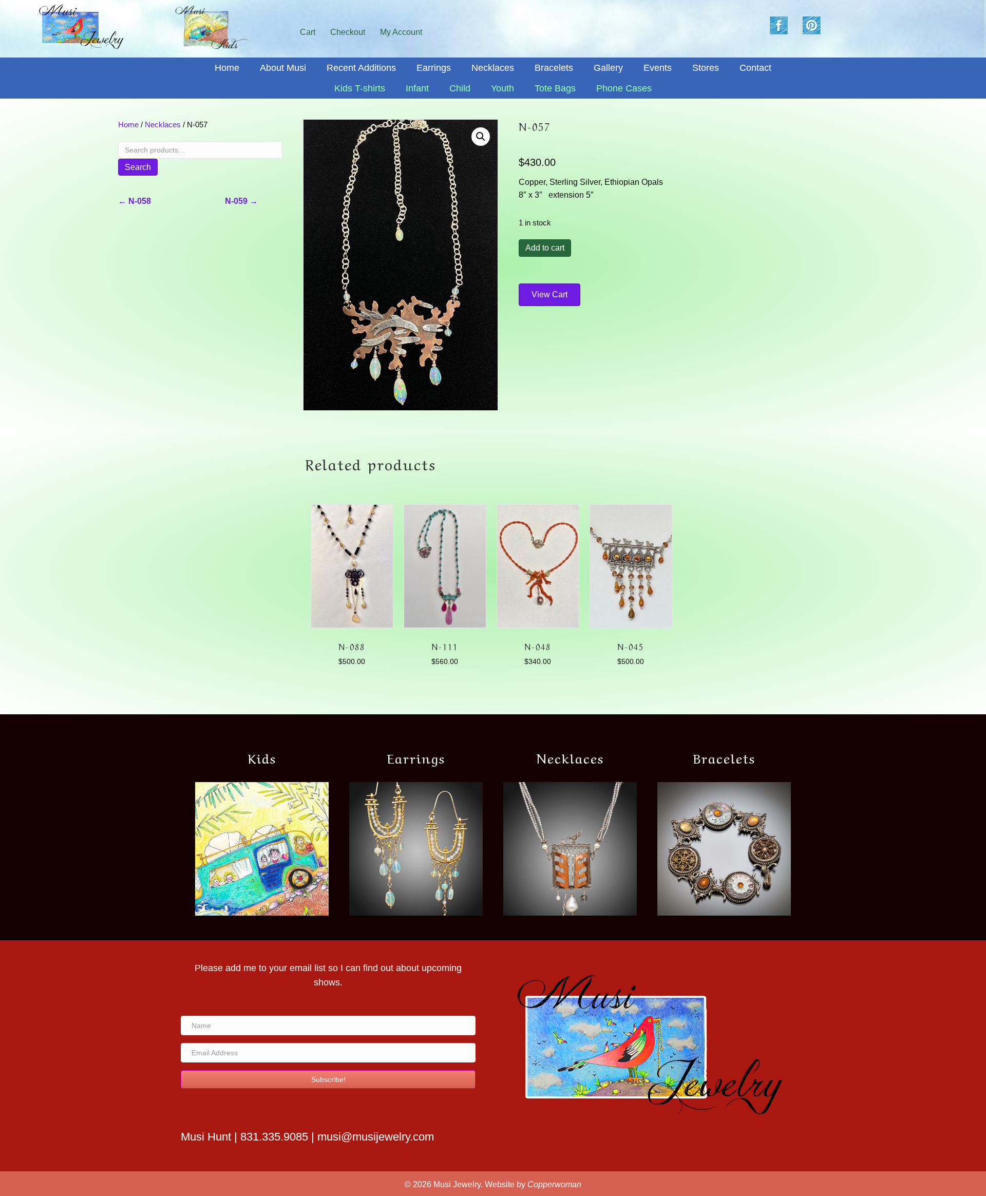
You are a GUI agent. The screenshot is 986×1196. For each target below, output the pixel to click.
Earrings (416, 757)
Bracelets (724, 757)
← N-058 (134, 201)
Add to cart (544, 247)
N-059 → (241, 201)
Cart (307, 32)
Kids (262, 757)
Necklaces (163, 125)
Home (128, 125)
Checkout (347, 32)
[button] (480, 136)
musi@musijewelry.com (375, 1136)
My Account (401, 32)
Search (138, 167)
